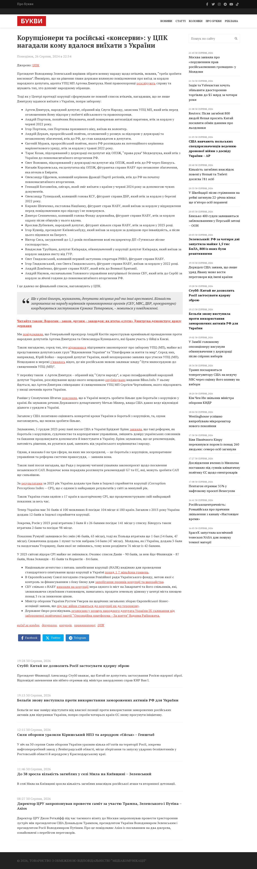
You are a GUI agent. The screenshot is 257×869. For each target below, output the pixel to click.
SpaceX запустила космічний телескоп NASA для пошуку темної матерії (211, 537)
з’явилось (57, 362)
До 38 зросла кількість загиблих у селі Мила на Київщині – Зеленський (84, 773)
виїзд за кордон (28, 625)
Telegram (79, 638)
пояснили (69, 398)
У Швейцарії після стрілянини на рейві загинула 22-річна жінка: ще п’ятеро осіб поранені (214, 197)
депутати (49, 625)
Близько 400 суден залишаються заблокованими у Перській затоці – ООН (214, 221)
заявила (136, 429)
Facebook (30, 638)
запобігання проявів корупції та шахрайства (129, 582)
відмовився (77, 347)
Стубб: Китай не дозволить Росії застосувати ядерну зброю (73, 665)
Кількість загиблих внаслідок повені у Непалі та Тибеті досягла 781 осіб (211, 174)
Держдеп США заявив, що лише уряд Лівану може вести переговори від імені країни (213, 272)
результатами (31, 483)
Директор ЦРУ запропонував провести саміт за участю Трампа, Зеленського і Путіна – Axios (99, 806)
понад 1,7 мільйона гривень (127, 572)
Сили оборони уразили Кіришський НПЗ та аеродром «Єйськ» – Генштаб (85, 734)
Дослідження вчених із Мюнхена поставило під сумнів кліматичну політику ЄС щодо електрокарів (214, 468)
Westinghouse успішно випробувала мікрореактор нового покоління (210, 421)
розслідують (146, 83)
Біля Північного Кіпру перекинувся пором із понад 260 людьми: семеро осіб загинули (214, 444)
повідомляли (33, 334)
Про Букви (25, 4)
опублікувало (115, 380)
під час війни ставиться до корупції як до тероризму (98, 606)
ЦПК (35, 65)
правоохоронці (84, 625)
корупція (65, 625)
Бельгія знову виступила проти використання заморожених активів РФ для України (97, 700)
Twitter (55, 638)
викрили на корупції (73, 586)
